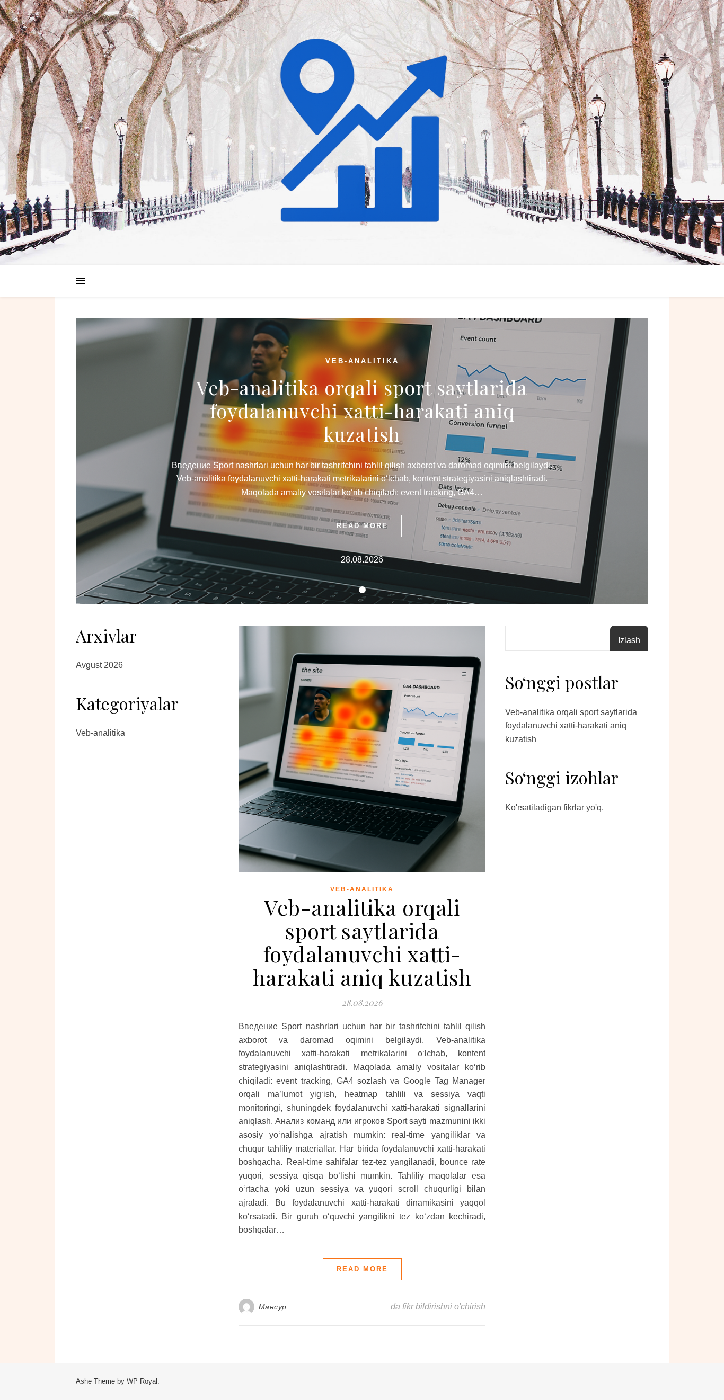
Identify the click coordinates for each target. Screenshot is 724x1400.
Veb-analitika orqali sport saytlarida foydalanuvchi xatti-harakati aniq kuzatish (362, 410)
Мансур (273, 1307)
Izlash (629, 640)
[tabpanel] (362, 461)
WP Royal (142, 1381)
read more (362, 526)
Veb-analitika (362, 361)
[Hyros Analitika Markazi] (362, 132)
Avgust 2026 (99, 665)
